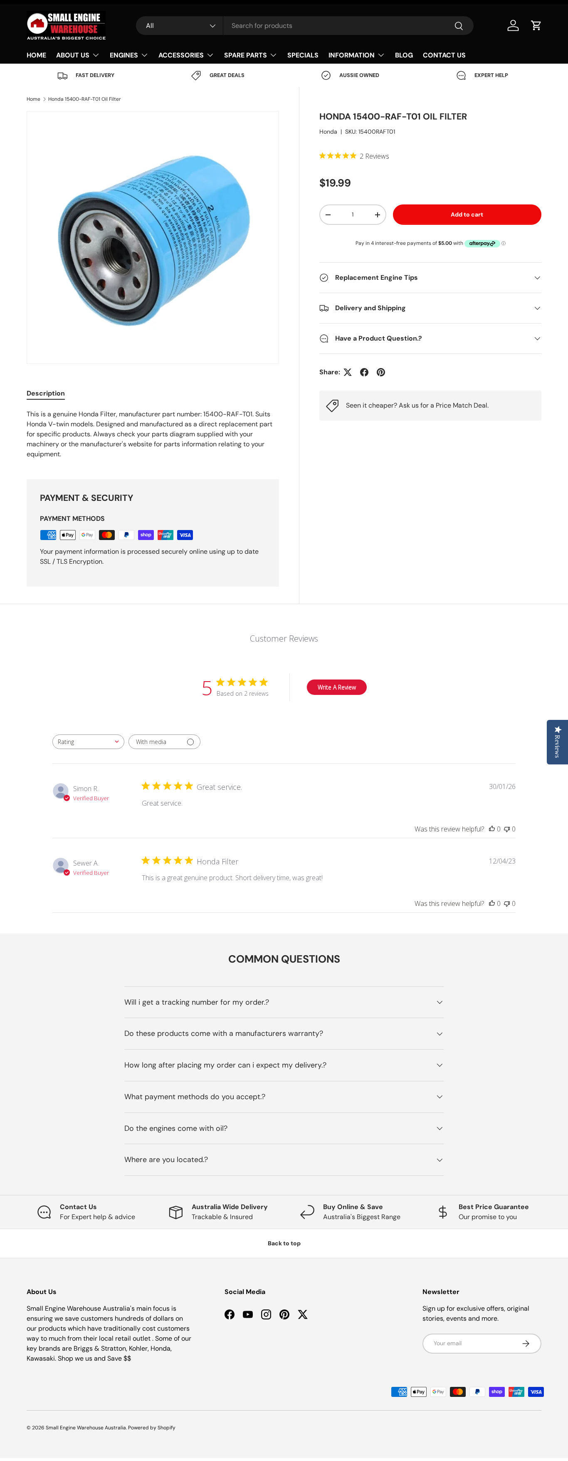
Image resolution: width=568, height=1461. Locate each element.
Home (33, 99)
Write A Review (337, 687)
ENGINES (124, 55)
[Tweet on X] (347, 372)
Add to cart (467, 214)
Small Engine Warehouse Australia (86, 1427)
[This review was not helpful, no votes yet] (507, 829)
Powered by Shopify (151, 1427)
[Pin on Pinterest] (381, 372)
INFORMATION (351, 55)
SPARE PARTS (245, 55)
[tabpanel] (153, 434)
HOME (36, 55)
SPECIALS (303, 55)
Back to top (284, 1243)
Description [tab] (46, 393)
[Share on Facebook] (364, 372)
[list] (153, 237)
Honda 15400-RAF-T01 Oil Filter (84, 99)
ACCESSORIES (181, 55)
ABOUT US (72, 55)
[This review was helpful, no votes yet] (492, 829)
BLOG (404, 55)
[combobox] (304, 25)
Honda (328, 132)
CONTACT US (444, 55)
